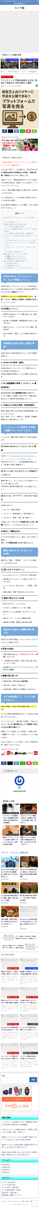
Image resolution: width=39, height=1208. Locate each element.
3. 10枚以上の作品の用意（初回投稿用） (19, 233)
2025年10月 (6, 1167)
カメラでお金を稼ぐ (9, 1182)
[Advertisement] (19, 31)
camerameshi (19, 791)
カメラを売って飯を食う (10, 1187)
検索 (3, 1076)
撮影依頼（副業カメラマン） (12, 1195)
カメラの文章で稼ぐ (9, 1185)
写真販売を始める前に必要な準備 (14, 224)
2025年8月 (6, 1172)
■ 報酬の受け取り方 (12, 265)
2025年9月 (6, 1170)
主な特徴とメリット (12, 222)
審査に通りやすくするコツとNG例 (14, 254)
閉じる (21, 213)
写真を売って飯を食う (7, 76)
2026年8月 (6, 1164)
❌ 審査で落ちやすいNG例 (14, 258)
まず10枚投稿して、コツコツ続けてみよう (17, 268)
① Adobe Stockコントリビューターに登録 (20, 240)
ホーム (4, 1201)
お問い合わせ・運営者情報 (29, 1201)
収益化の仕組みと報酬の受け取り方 (15, 261)
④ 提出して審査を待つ (13, 252)
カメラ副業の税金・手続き (11, 1190)
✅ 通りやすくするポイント (15, 256)
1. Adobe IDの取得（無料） (14, 226)
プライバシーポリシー (13, 1201)
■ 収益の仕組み (11, 263)
